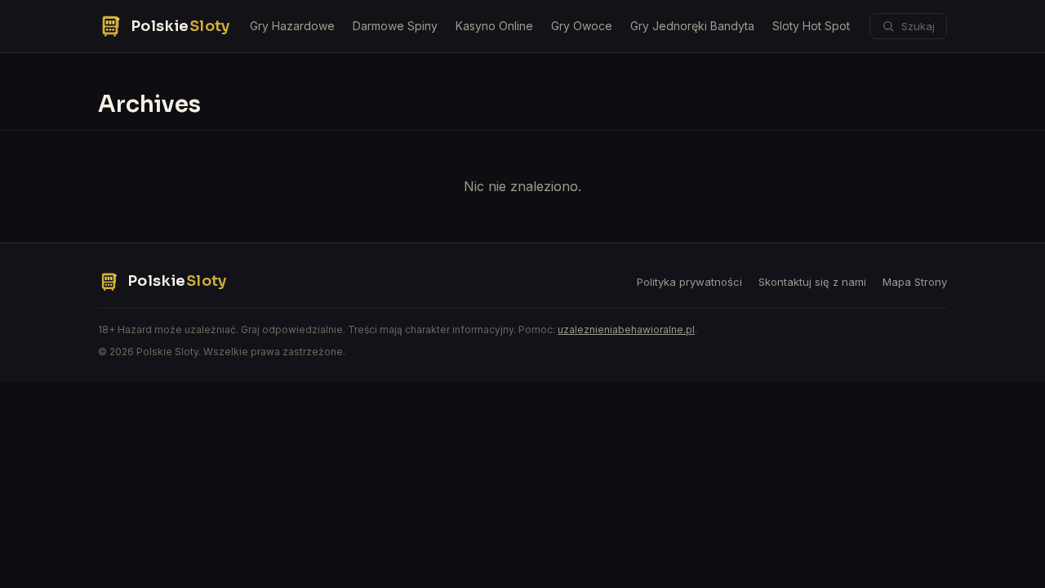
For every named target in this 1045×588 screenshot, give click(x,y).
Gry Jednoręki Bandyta (692, 26)
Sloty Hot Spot (811, 26)
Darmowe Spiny (395, 26)
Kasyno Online (494, 26)
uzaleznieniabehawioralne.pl (626, 329)
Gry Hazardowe (292, 26)
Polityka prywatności (689, 281)
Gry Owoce (581, 26)
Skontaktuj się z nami (812, 281)
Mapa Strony (915, 281)
